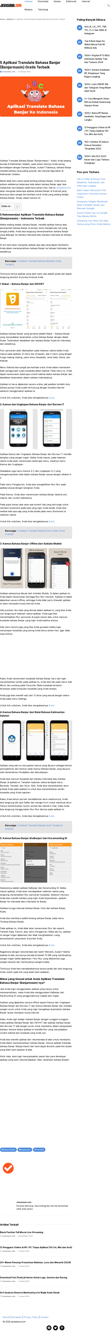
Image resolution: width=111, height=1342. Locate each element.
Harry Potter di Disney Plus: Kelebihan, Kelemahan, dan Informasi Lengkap (91, 182)
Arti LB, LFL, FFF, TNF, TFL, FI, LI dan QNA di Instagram (95, 30)
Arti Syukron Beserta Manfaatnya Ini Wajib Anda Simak (30, 1292)
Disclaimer (16, 1317)
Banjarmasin (25, 1149)
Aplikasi (10, 19)
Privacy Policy (31, 1317)
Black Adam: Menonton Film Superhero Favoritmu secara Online (92, 193)
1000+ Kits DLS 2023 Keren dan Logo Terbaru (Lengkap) (96, 159)
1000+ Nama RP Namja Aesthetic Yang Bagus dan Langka (97, 116)
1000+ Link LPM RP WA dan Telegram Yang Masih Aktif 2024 (97, 87)
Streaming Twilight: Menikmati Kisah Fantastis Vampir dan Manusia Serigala (92, 205)
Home (2, 19)
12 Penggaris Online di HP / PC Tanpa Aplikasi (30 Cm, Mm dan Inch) (36, 1247)
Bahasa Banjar (9, 1149)
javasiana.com (64, 187)
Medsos (28, 9)
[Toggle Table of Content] (16, 206)
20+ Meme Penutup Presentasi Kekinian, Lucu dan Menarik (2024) (35, 1262)
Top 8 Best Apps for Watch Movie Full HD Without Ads (94, 44)
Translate (40, 1149)
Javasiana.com (8, 72)
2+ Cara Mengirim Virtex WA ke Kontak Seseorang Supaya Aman (97, 102)
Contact (44, 1317)
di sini (51, 397)
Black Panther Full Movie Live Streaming (21, 1232)
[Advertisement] (36, 41)
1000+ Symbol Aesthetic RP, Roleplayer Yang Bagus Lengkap (97, 73)
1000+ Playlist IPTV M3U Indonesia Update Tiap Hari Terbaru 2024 (97, 59)
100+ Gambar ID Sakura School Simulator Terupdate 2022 (96, 145)
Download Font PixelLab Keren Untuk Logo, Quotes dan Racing (33, 1277)
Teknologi (43, 9)
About (6, 1317)
